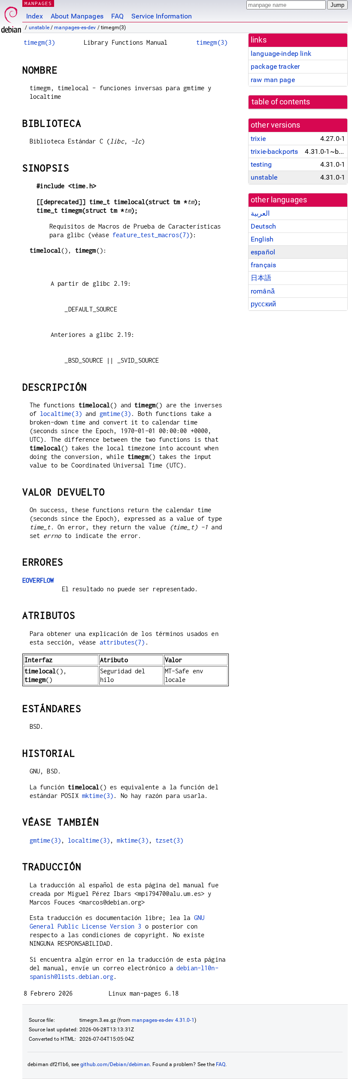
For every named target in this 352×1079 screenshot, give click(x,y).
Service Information (161, 16)
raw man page (273, 80)
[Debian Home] (11, 17)
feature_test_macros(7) (150, 234)
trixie (258, 138)
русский (263, 304)
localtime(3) (61, 413)
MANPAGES (38, 3)
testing (261, 164)
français (263, 265)
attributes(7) (122, 642)
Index (34, 16)
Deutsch (263, 226)
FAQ (117, 16)
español (263, 252)
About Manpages (77, 16)
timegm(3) (39, 42)
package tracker (275, 66)
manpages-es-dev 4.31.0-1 (163, 1020)
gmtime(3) (115, 413)
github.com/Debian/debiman (115, 1064)
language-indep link (281, 53)
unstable (39, 27)
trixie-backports (274, 151)
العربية (260, 213)
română (263, 291)
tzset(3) (169, 840)
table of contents (281, 102)
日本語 (261, 278)
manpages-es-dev (75, 27)
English (262, 239)
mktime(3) (97, 795)
